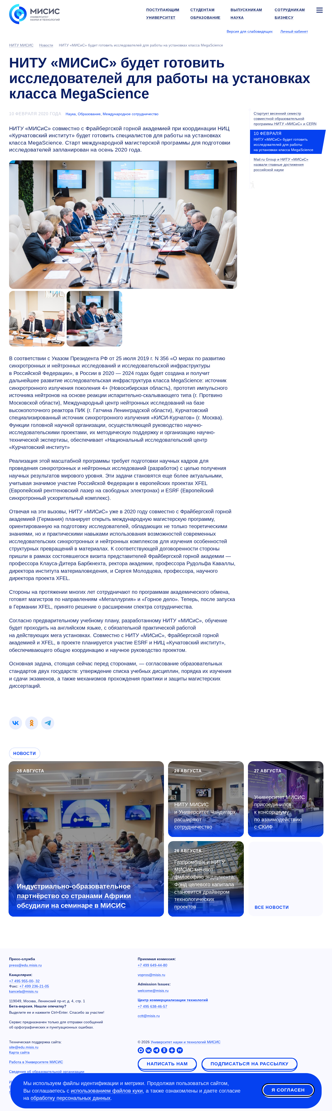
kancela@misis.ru (23, 991)
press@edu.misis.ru (25, 965)
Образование (89, 114)
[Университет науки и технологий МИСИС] (34, 13)
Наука (71, 114)
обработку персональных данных (70, 1098)
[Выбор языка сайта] (319, 31)
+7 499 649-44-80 (152, 965)
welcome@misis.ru (153, 991)
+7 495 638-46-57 (152, 1006)
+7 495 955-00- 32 (24, 981)
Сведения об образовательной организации (46, 1071)
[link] (15, 723)
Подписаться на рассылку (249, 1063)
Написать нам (167, 1063)
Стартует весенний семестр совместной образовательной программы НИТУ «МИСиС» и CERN (285, 118)
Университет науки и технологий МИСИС (185, 1042)
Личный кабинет (294, 31)
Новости (24, 753)
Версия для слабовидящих (250, 31)
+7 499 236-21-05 (34, 986)
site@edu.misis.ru (23, 1047)
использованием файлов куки (107, 1091)
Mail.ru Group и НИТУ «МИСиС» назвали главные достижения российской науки (281, 164)
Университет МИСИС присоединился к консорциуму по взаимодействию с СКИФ (279, 812)
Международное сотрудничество (130, 114)
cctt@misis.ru (149, 1016)
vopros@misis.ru (151, 975)
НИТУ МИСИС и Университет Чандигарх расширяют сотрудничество (205, 816)
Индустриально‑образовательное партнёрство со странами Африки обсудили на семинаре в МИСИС (74, 895)
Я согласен (288, 1090)
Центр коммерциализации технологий (173, 1000)
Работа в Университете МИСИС (36, 1062)
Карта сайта (19, 1052)
